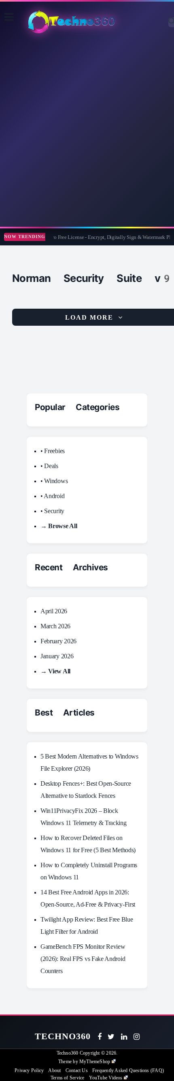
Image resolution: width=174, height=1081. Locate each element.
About (54, 1070)
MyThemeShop (94, 1061)
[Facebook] (100, 1037)
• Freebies (52, 450)
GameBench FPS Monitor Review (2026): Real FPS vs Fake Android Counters (82, 958)
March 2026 (55, 626)
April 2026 (53, 611)
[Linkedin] (124, 1037)
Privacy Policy (29, 1070)
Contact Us (77, 1070)
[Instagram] (137, 1037)
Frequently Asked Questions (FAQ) (128, 1070)
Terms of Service (67, 1078)
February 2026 (58, 641)
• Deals (49, 465)
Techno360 (63, 1036)
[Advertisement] (87, 131)
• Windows (54, 480)
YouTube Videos (106, 1078)
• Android (52, 495)
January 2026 (56, 656)
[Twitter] (111, 1037)
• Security (52, 510)
